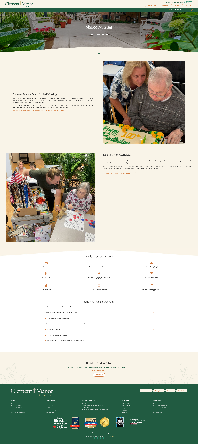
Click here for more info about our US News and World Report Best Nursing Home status (38, 111)
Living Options (97, 34)
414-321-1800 (117, 433)
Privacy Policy (111, 436)
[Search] (192, 10)
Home (91, 34)
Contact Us (99, 375)
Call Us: (176, 10)
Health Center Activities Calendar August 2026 (119, 173)
